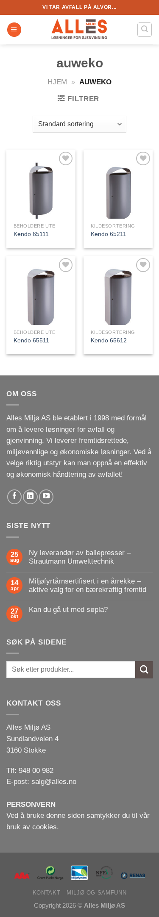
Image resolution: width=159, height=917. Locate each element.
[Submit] (144, 669)
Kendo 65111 (31, 234)
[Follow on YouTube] (46, 496)
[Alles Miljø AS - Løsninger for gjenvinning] (80, 29)
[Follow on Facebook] (14, 496)
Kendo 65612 (109, 340)
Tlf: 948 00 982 (29, 771)
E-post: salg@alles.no (41, 782)
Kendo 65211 (108, 234)
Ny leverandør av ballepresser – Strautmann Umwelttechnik (80, 557)
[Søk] (144, 29)
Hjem (57, 82)
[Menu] (14, 29)
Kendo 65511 (31, 340)
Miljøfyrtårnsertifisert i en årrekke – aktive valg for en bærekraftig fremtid (87, 585)
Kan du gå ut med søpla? (68, 610)
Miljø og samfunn (96, 892)
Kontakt (46, 892)
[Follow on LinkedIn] (30, 496)
